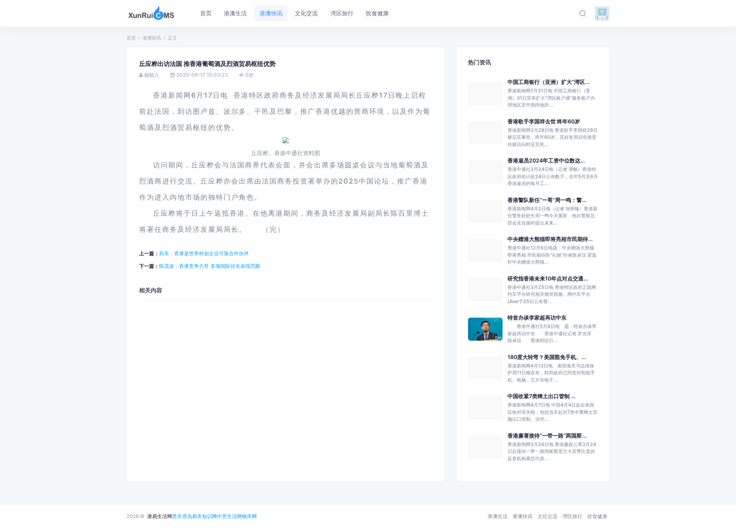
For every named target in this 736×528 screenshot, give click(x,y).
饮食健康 (597, 516)
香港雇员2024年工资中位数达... (546, 160)
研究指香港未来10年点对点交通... (548, 278)
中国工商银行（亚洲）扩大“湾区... (549, 82)
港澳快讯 (152, 38)
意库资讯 (182, 516)
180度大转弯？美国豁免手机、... (547, 357)
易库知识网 (204, 516)
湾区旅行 (572, 516)
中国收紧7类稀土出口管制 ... (541, 396)
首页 (131, 38)
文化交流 (547, 516)
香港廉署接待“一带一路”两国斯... (547, 435)
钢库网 (249, 516)
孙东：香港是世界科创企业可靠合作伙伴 (204, 253)
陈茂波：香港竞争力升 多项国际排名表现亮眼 (209, 266)
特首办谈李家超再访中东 (537, 317)
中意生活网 (229, 516)
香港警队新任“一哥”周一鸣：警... (547, 200)
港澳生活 (498, 516)
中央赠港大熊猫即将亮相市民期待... (550, 239)
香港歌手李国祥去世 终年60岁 (544, 121)
